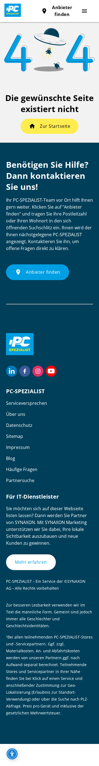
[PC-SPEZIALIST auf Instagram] (37, 371)
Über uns (15, 414)
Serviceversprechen (26, 403)
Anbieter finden (37, 272)
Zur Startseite (55, 126)
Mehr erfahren (31, 562)
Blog (10, 458)
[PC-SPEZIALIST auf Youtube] (51, 371)
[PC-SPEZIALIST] (10, 10)
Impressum (18, 447)
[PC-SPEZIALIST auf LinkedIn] (11, 371)
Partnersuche (20, 480)
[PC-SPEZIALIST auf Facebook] (24, 371)
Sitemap (14, 436)
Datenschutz (19, 425)
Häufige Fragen (21, 469)
